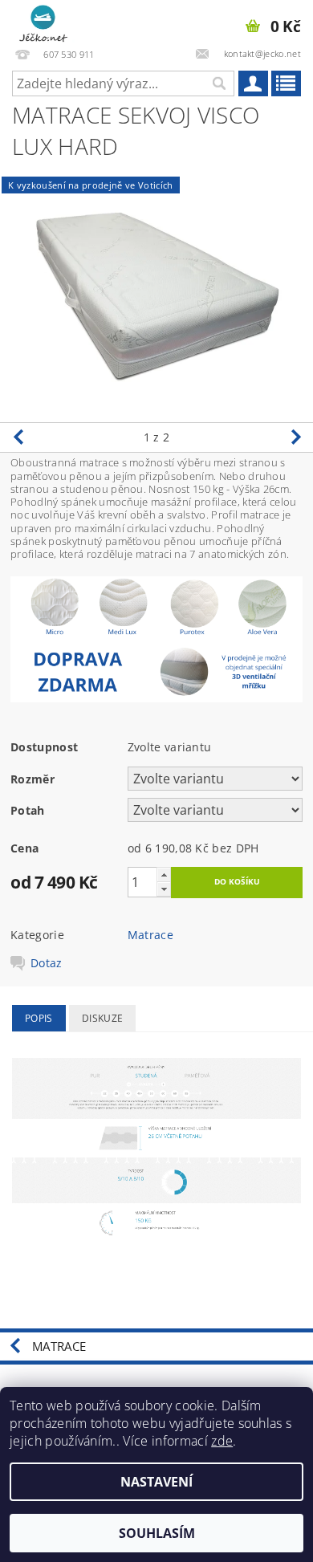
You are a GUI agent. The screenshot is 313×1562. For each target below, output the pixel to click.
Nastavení (156, 1482)
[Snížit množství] (163, 889)
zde (222, 1441)
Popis (39, 1018)
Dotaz (46, 963)
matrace (59, 1346)
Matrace (150, 934)
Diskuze (102, 1018)
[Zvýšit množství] (163, 874)
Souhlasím (157, 1533)
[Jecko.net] (43, 21)
